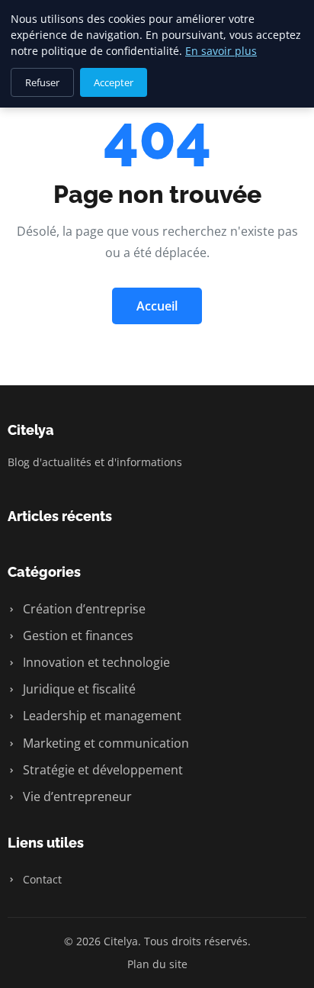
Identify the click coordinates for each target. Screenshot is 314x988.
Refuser (42, 82)
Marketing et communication (104, 743)
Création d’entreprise (83, 608)
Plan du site (157, 964)
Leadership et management (100, 715)
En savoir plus (221, 50)
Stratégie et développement (101, 769)
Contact (41, 879)
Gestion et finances (76, 635)
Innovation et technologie (95, 662)
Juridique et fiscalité (78, 689)
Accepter (113, 82)
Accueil (157, 306)
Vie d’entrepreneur (76, 796)
